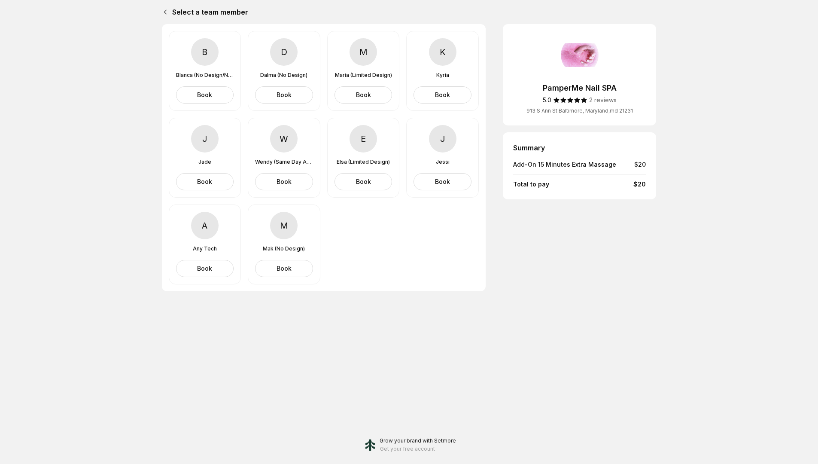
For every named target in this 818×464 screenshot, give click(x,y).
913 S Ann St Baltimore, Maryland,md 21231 (579, 110)
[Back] (163, 12)
